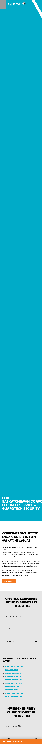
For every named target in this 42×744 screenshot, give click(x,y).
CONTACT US (8, 581)
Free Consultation (14, 741)
